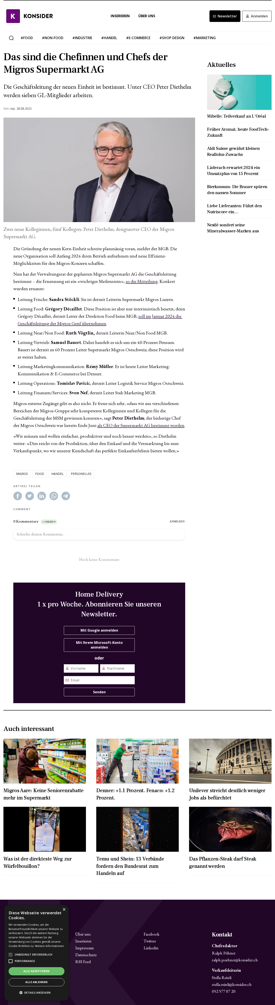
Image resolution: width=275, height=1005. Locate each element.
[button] (36, 992)
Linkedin (151, 948)
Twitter (150, 941)
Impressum (84, 948)
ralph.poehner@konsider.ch (235, 960)
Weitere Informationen (49, 946)
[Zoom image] (99, 170)
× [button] (64, 909)
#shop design (171, 37)
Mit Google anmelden (99, 630)
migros (22, 474)
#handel (109, 37)
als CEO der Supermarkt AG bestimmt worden (140, 425)
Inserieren (120, 16)
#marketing (204, 37)
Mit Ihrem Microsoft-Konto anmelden (99, 645)
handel (57, 474)
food (39, 474)
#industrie (82, 37)
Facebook (151, 934)
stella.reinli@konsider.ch (232, 984)
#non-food (52, 37)
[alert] (36, 953)
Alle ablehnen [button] (36, 982)
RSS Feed (83, 961)
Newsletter (227, 16)
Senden (99, 692)
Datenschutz (86, 954)
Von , (9, 108)
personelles (81, 474)
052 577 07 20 (223, 991)
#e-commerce (138, 37)
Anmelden (259, 16)
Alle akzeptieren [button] (36, 971)
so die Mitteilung (142, 281)
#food (27, 37)
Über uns (146, 16)
